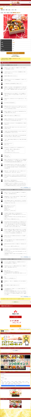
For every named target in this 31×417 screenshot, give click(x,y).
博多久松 (1, 8)
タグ (1, 380)
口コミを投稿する (15, 350)
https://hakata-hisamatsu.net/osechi (26, 328)
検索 (15, 385)
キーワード (2, 374)
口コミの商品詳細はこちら (26, 187)
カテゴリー (2, 377)
